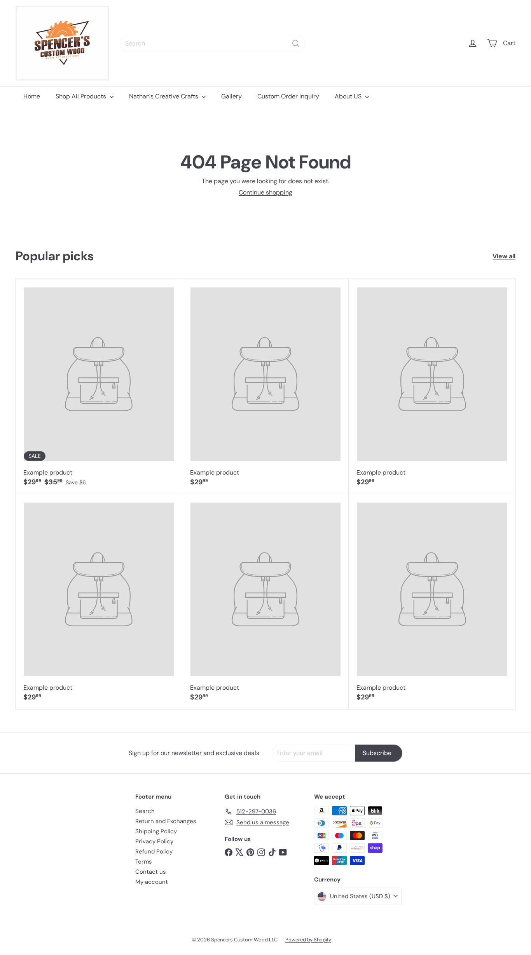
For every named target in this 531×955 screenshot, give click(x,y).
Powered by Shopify (308, 939)
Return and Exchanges (165, 821)
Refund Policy (154, 851)
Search (145, 811)
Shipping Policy (156, 831)
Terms (143, 862)
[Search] (295, 43)
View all (504, 256)
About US (349, 96)
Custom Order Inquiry (288, 96)
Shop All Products (82, 96)
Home (31, 96)
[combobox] (213, 43)
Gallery (231, 96)
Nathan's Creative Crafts (164, 96)
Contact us (150, 872)
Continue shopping (265, 192)
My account (151, 882)
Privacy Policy (154, 841)
